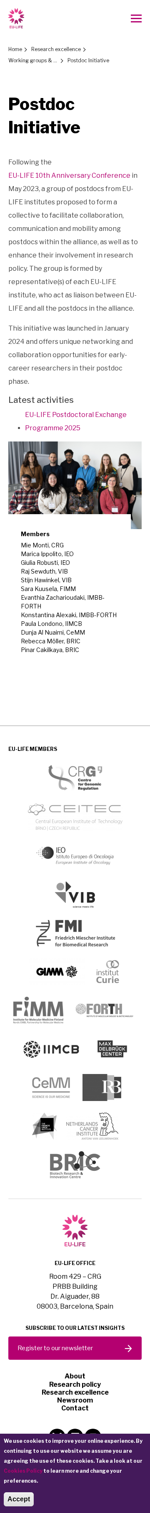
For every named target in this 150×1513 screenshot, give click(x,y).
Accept (19, 1499)
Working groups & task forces (33, 60)
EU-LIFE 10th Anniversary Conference (69, 175)
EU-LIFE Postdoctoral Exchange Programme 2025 (76, 421)
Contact (75, 1408)
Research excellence (56, 49)
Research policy (75, 1384)
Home (15, 49)
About (75, 1376)
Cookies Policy (23, 1471)
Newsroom (75, 1400)
